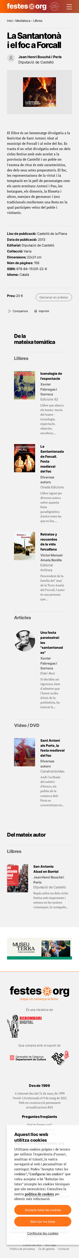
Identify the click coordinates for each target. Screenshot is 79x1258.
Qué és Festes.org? (39, 1125)
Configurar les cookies (42, 1233)
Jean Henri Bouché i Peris (40, 57)
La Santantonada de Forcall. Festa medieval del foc (52, 458)
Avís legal (50, 1245)
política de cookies (39, 1194)
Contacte (63, 1249)
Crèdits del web (32, 1245)
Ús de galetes (46, 1249)
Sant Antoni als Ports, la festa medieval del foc (52, 748)
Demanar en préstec (54, 297)
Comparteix (20, 311)
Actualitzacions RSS (39, 1107)
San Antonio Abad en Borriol (45, 869)
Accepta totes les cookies (43, 1210)
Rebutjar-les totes (43, 1221)
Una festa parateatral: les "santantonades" (51, 642)
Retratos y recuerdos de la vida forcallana (48, 541)
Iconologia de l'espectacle (51, 376)
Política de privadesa (22, 1249)
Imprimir (44, 311)
